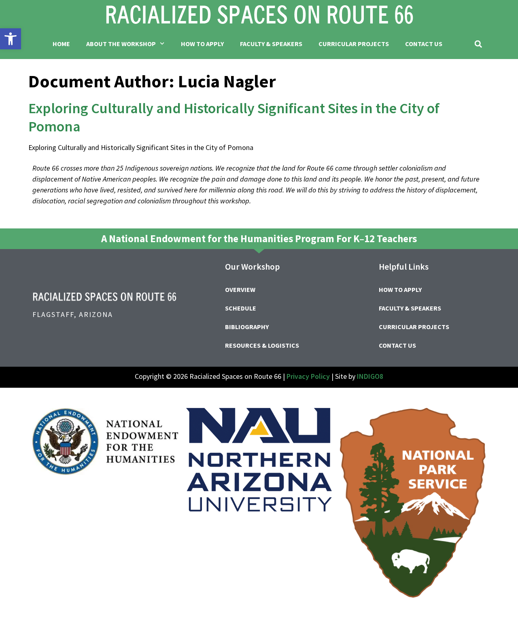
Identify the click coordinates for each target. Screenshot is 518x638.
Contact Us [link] (423, 44)
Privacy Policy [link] (308, 376)
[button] (478, 44)
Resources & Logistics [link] (262, 345)
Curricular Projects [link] (353, 44)
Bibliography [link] (247, 327)
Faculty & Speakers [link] (271, 44)
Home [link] (61, 44)
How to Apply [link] (202, 44)
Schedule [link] (240, 308)
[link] (10, 38)
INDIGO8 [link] (370, 376)
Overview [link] (240, 289)
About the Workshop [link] (121, 44)
